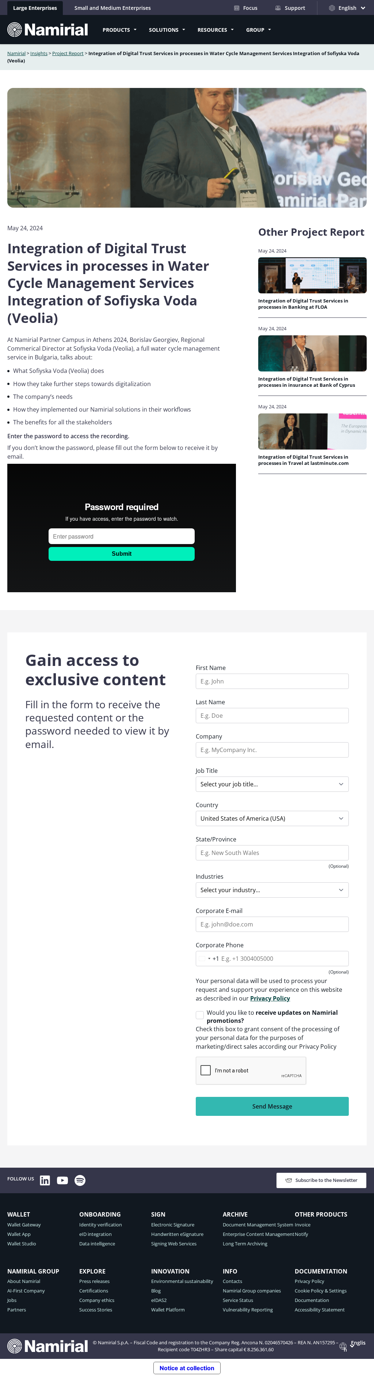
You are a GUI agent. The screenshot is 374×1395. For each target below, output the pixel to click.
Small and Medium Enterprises (113, 7)
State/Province (216, 839)
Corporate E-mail (219, 911)
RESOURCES (212, 29)
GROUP (255, 29)
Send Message (272, 1106)
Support (295, 7)
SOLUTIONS (164, 29)
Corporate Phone (220, 945)
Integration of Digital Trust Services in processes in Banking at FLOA (303, 304)
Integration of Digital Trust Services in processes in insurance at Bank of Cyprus (306, 382)
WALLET (18, 1214)
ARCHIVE (235, 1214)
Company (209, 736)
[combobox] (207, 958)
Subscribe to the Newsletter (326, 1180)
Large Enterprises (35, 7)
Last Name (210, 702)
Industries (210, 876)
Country (207, 805)
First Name (211, 668)
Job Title (207, 771)
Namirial (16, 53)
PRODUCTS (116, 29)
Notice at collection (187, 1368)
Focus (250, 7)
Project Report (68, 53)
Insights (38, 53)
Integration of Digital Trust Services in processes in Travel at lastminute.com (303, 460)
